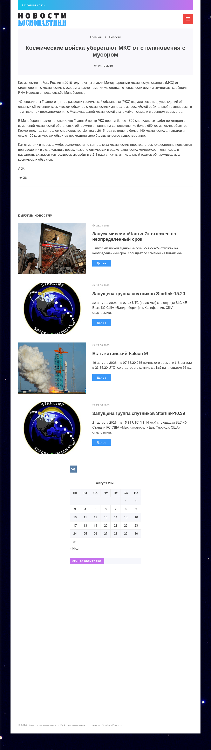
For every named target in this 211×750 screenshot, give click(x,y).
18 (85, 525)
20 (105, 525)
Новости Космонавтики (49, 21)
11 (85, 517)
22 (125, 525)
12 (95, 517)
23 (136, 525)
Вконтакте (73, 469)
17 (75, 525)
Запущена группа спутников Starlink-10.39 (138, 413)
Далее (101, 263)
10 (75, 517)
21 (115, 525)
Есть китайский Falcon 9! (120, 353)
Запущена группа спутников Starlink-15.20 (138, 293)
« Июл (74, 548)
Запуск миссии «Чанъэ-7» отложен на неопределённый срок (134, 236)
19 (95, 525)
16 (136, 517)
